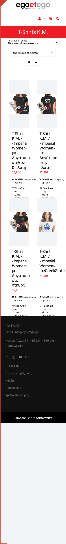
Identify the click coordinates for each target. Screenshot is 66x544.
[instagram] (13, 357)
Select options (16, 181)
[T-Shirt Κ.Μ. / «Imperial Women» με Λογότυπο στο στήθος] (19, 222)
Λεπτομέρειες (24, 179)
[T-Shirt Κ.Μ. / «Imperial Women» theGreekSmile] (47, 222)
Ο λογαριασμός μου (18, 373)
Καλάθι (10, 380)
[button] (17, 193)
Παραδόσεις (13, 388)
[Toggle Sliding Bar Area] (4, 3)
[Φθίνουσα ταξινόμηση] (56, 42)
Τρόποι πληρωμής (17, 395)
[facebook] (7, 357)
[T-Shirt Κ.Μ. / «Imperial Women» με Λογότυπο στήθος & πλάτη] (19, 104)
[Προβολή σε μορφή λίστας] (36, 61)
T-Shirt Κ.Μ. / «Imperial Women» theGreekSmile (52, 261)
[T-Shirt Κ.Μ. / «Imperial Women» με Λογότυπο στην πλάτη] (47, 104)
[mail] (26, 357)
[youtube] (20, 357)
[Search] (57, 19)
